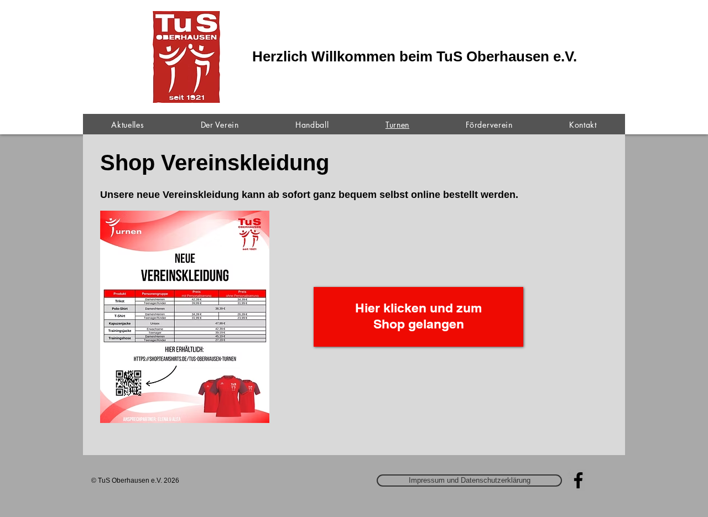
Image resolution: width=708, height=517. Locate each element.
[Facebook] (578, 480)
